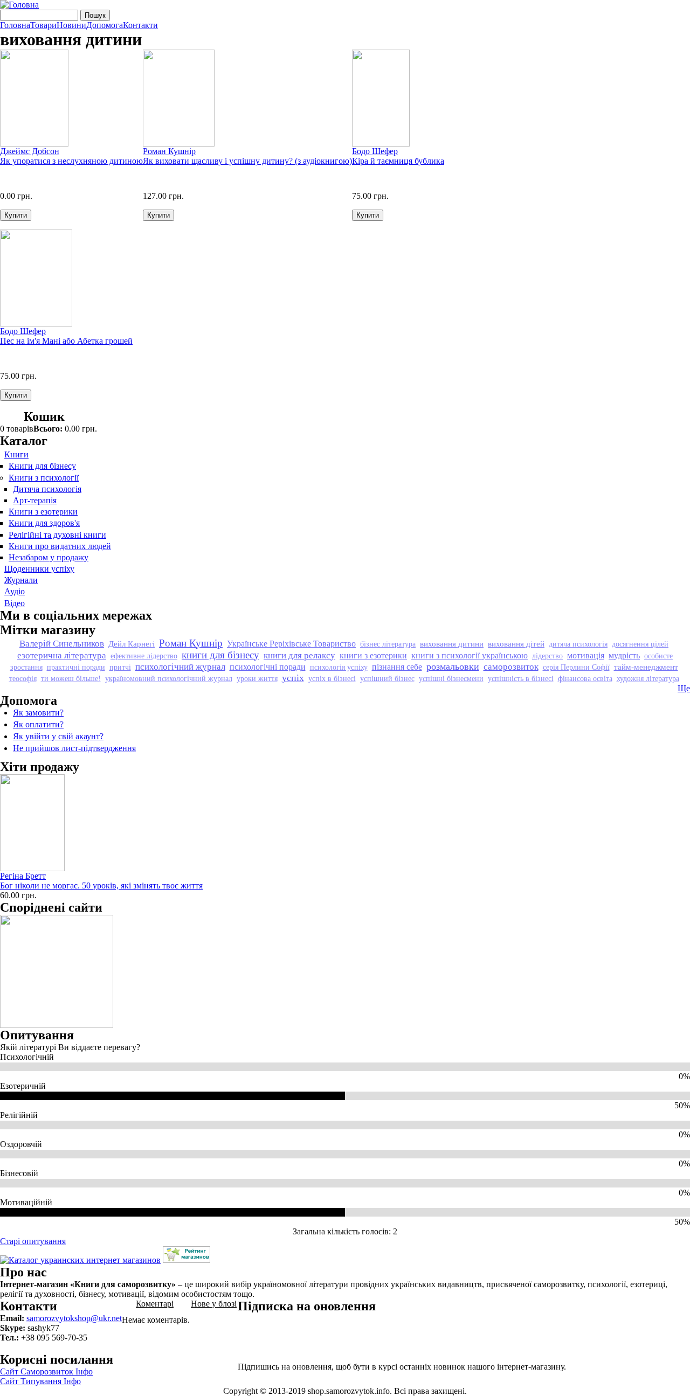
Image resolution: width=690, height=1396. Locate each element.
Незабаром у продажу (48, 557)
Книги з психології (44, 477)
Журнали (21, 580)
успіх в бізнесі (332, 678)
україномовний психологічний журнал (168, 678)
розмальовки (452, 666)
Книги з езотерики (43, 511)
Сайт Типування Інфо (40, 1381)
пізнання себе (397, 666)
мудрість (624, 655)
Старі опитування (33, 1241)
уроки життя (257, 678)
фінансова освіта (585, 678)
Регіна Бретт (23, 875)
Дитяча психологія (47, 489)
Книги (16, 454)
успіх (293, 677)
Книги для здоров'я (44, 522)
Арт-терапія (35, 500)
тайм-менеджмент (646, 666)
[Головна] (19, 4)
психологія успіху (339, 667)
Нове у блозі (214, 1303)
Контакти (140, 25)
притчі (120, 667)
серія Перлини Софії (576, 667)
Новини (71, 25)
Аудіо (14, 591)
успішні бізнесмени (451, 678)
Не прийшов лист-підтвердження (74, 748)
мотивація (585, 655)
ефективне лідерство (144, 655)
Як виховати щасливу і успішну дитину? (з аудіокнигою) (247, 160)
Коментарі (155, 1303)
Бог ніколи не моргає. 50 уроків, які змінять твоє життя (101, 885)
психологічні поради (268, 666)
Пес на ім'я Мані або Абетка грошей (66, 340)
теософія (23, 678)
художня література (648, 678)
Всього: (48, 428)
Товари (43, 25)
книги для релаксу (299, 655)
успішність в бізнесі (521, 678)
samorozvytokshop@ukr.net (74, 1318)
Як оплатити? (38, 724)
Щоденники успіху (39, 568)
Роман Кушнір (169, 151)
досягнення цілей (640, 644)
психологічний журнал (180, 667)
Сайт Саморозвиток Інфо (46, 1371)
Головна (15, 25)
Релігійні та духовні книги (57, 534)
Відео (14, 603)
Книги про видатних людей (60, 546)
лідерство (547, 655)
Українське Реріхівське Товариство (291, 643)
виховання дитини (452, 643)
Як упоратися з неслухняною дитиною (71, 160)
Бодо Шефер (375, 151)
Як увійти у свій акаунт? (58, 736)
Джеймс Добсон (29, 151)
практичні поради (76, 667)
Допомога (104, 25)
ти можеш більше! (71, 678)
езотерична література (61, 655)
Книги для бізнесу (42, 465)
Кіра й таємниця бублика (398, 160)
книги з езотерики (373, 655)
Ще (684, 688)
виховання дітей (516, 643)
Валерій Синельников (61, 643)
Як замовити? (38, 712)
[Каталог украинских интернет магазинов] (80, 1260)
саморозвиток (511, 667)
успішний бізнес (387, 678)
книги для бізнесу (220, 655)
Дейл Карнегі (131, 643)
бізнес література (388, 644)
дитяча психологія (578, 644)
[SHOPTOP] (186, 1260)
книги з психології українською (469, 655)
